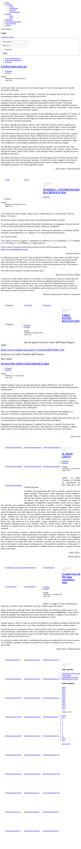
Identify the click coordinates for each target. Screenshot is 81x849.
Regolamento (13, 8)
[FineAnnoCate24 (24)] (32, 755)
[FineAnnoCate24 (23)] (13, 755)
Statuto (11, 6)
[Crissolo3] (47, 305)
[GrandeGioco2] (49, 567)
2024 (63, 687)
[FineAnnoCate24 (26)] (13, 774)
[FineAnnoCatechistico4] (13, 466)
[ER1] (7, 180)
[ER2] (26, 180)
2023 (63, 691)
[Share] (65, 309)
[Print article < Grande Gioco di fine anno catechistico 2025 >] (46, 587)
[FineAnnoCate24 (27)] (32, 774)
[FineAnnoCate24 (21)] (32, 736)
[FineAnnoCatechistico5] (32, 466)
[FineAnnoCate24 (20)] (13, 736)
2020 (63, 697)
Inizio (64, 715)
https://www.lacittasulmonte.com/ (14, 249)
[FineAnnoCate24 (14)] (51, 679)
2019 (63, 699)
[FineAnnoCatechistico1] (13, 447)
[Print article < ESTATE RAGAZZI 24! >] (8, 71)
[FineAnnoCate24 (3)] (32, 793)
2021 (63, 695)
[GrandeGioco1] (30, 567)
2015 (63, 706)
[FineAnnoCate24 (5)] (32, 812)
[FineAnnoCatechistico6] (51, 466)
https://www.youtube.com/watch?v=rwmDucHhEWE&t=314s (32, 349)
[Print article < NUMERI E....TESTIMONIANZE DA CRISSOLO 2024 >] (46, 197)
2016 (63, 704)
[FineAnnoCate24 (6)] (51, 812)
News (11, 18)
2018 (63, 701)
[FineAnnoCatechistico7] (13, 485)
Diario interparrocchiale (13, 21)
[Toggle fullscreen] (67, 309)
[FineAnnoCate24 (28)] (51, 774)
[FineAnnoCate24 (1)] (13, 660)
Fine (63, 740)
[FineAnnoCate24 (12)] (13, 679)
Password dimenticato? (12, 58)
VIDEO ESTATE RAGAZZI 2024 (70, 318)
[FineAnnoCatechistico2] (32, 447)
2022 (63, 693)
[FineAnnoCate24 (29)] (13, 793)
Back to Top (66, 744)
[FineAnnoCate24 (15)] (13, 698)
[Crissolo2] (28, 305)
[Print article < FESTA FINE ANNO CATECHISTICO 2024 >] (8, 368)
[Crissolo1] (9, 305)
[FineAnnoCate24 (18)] (13, 717)
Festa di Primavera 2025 (70, 677)
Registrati (8, 62)
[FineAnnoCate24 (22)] (51, 736)
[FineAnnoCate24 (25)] (51, 755)
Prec (63, 717)
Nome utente (7, 42)
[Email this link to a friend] (8, 73)
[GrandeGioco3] (11, 586)
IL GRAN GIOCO (67, 455)
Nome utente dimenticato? (13, 60)
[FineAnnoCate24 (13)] (32, 679)
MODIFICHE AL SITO (70, 679)
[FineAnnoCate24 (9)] (51, 831)
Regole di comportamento (14, 11)
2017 (63, 703)
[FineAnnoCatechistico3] (51, 447)
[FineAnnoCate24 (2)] (51, 717)
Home (7, 2)
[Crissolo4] (9, 324)
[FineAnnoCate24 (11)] (51, 660)
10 (63, 736)
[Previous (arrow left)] (44, 185)
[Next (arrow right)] (46, 185)
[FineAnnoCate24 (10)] (32, 660)
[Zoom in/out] (69, 309)
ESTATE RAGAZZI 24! (14, 66)
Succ (63, 738)
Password (6, 45)
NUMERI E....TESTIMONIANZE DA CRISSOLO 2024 (61, 191)
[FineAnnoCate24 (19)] (32, 717)
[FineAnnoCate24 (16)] (32, 698)
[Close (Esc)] (63, 309)
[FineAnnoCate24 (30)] (51, 793)
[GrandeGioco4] (30, 586)
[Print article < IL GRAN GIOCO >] (65, 461)
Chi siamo (8, 4)
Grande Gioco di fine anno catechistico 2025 (71, 578)
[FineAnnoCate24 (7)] (13, 831)
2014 (63, 708)
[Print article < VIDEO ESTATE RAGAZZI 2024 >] (27, 325)
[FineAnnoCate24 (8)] (32, 831)
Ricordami (8, 49)
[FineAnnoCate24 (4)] (13, 812)
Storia (11, 16)
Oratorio (8, 14)
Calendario (8, 20)
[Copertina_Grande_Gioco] (14, 567)
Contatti (7, 25)
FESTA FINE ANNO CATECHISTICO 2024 (25, 363)
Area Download (10, 23)
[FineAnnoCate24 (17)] (51, 698)
